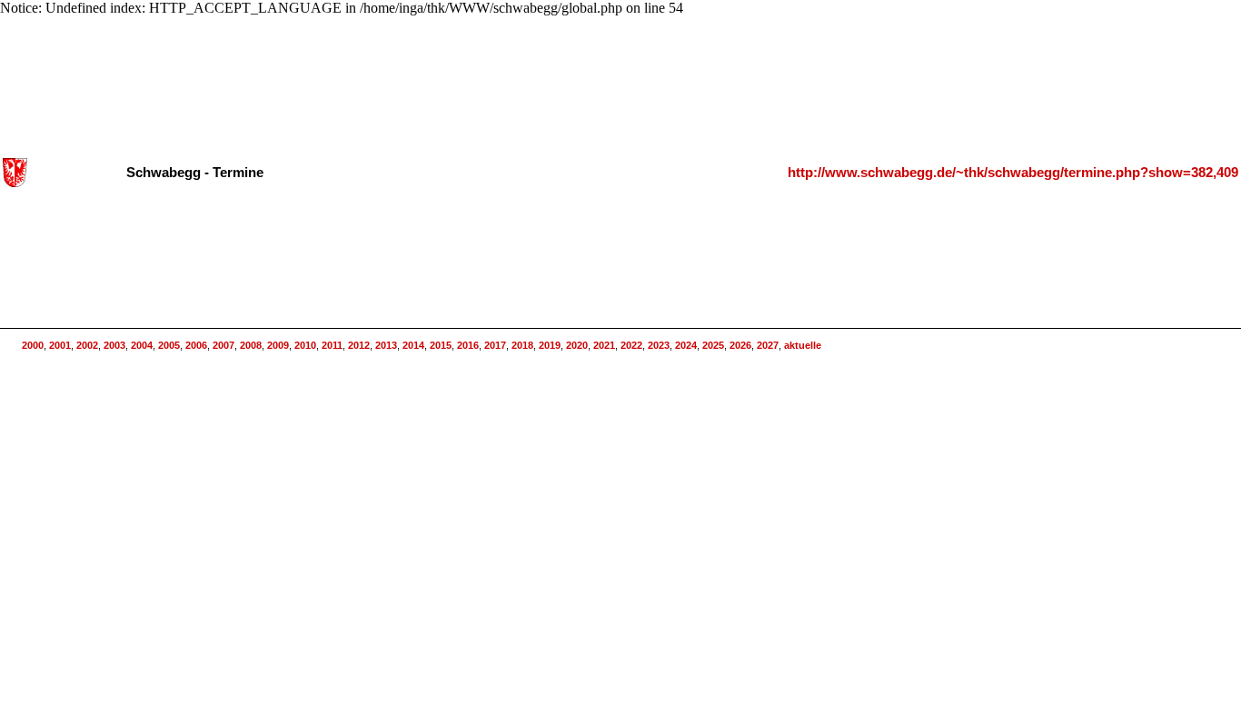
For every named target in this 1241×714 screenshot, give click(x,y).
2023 (659, 345)
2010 (305, 345)
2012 (359, 345)
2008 (251, 345)
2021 (604, 345)
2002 (87, 345)
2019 (550, 345)
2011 (332, 345)
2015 (441, 345)
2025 (713, 345)
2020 (577, 345)
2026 (740, 345)
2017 (495, 345)
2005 (169, 345)
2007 (223, 345)
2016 (468, 345)
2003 (114, 345)
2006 (196, 345)
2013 (386, 345)
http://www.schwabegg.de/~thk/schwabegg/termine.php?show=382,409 (1013, 172)
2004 (142, 345)
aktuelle (802, 345)
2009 (278, 345)
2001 (60, 345)
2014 (413, 345)
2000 (33, 345)
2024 (686, 345)
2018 (522, 345)
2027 (768, 345)
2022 (631, 345)
